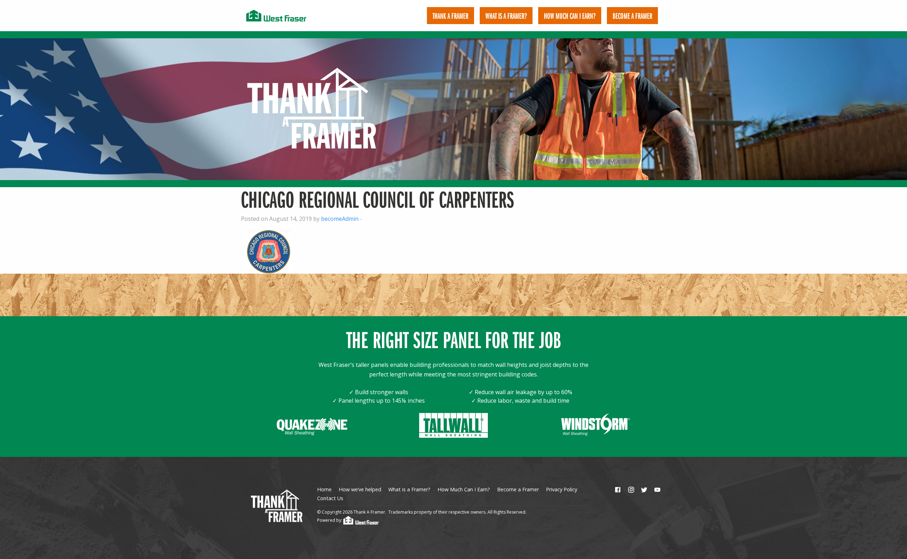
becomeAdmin (340, 219)
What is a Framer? (506, 15)
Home (324, 489)
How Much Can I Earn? (570, 15)
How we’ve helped (360, 489)
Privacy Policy (561, 489)
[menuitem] (450, 15)
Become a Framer (518, 489)
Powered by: (330, 520)
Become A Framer (632, 15)
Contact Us (330, 498)
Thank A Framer (450, 15)
